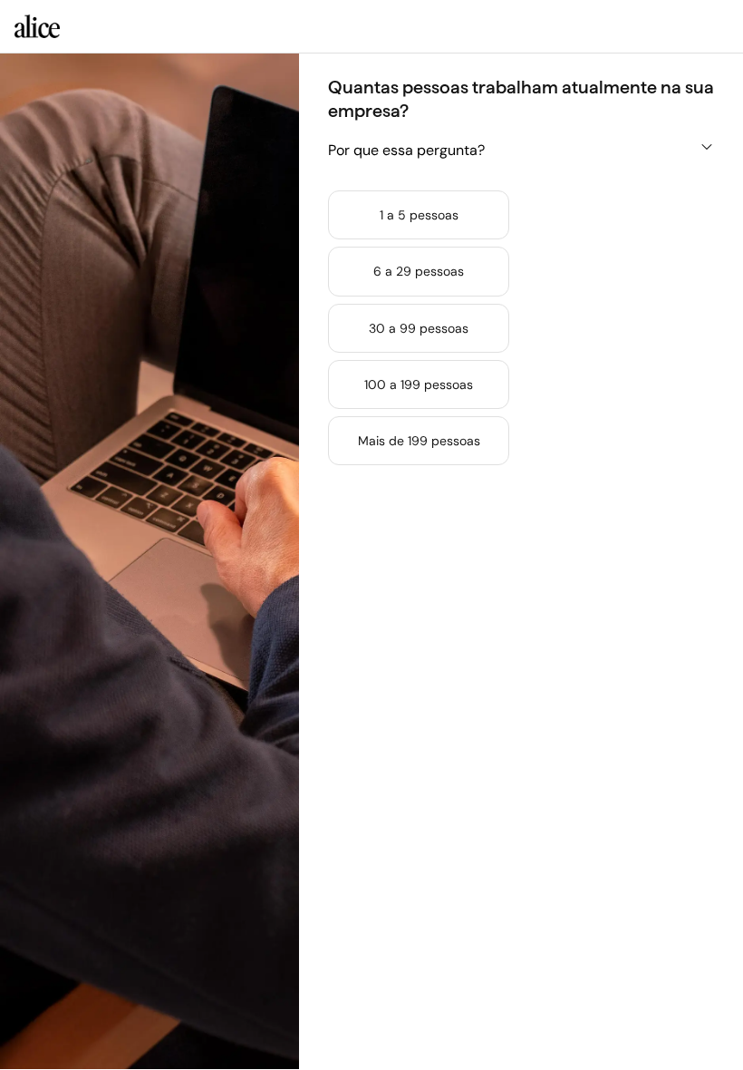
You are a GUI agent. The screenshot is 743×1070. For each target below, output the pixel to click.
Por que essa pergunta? (406, 150)
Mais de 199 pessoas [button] (419, 441)
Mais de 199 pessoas (419, 441)
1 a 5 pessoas (419, 215)
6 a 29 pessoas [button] (418, 271)
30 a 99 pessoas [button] (418, 328)
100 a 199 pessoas (418, 384)
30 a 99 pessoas (418, 328)
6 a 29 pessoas (418, 271)
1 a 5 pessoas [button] (419, 215)
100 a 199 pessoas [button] (418, 384)
